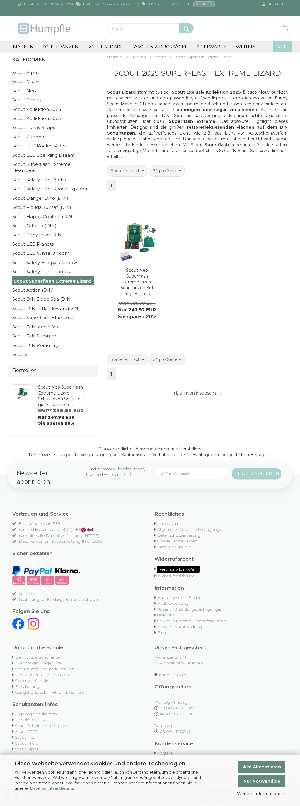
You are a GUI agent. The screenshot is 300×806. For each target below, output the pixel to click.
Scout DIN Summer (34, 336)
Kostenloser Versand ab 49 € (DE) (110, 4)
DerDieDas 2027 (31, 719)
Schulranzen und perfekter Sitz (44, 668)
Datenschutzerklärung (51, 788)
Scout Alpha (26, 72)
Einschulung (27, 686)
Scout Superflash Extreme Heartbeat (41, 167)
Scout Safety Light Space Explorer (50, 189)
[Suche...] (186, 28)
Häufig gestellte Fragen (179, 597)
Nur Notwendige (261, 781)
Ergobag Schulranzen (36, 714)
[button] (284, 28)
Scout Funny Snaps (33, 127)
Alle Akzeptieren (262, 766)
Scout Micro (25, 81)
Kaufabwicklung (173, 603)
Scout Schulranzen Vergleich (42, 725)
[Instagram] (33, 623)
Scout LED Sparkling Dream (43, 155)
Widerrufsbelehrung (176, 575)
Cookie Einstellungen (177, 541)
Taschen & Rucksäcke (160, 46)
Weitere (246, 46)
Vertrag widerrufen (178, 569)
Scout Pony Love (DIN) (37, 234)
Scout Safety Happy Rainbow (44, 262)
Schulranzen (60, 46)
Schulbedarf (105, 46)
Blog (161, 632)
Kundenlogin (279, 4)
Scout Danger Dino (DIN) (40, 198)
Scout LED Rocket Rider (39, 146)
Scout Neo (24, 91)
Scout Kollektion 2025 (36, 118)
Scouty (19, 354)
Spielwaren (212, 46)
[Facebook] (18, 623)
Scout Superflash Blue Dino (43, 317)
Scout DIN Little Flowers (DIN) (46, 308)
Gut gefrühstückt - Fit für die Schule (49, 692)
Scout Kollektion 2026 (36, 109)
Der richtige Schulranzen (38, 657)
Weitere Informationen (260, 793)
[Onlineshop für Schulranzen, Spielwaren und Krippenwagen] (44, 28)
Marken (23, 46)
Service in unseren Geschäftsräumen (191, 621)
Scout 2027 (26, 731)
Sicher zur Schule (31, 680)
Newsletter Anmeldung (179, 626)
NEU (282, 46)
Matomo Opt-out (174, 547)
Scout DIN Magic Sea (35, 327)
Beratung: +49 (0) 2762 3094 (48, 4)
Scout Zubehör (29, 137)
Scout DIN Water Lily (35, 345)
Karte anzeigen (173, 674)
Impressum (168, 523)
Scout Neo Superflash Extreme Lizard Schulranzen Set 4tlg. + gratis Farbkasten (137, 282)
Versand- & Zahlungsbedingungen (190, 609)
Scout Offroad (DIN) (34, 225)
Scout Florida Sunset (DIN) (41, 207)
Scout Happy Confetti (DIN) (43, 216)
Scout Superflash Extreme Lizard (52, 281)
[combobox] (127, 171)
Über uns (165, 615)
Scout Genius (26, 100)
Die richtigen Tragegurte (38, 663)
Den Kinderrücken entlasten (42, 674)
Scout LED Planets (33, 244)
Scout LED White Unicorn (40, 253)
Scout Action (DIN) (33, 290)
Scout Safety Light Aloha (39, 179)
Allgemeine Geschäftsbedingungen (190, 529)
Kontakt (165, 753)
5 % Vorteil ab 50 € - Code (179, 4)
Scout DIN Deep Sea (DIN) (42, 299)
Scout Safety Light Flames (41, 271)
